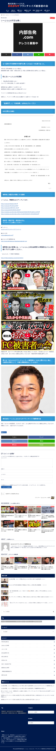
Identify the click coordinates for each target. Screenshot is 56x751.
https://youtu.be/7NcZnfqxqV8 (9, 205)
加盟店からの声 (27, 11)
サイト (2, 479)
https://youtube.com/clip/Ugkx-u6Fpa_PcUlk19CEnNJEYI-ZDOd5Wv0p (19, 214)
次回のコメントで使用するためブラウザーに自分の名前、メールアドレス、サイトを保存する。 (24, 485)
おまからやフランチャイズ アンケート (11, 229)
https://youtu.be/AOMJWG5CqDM (10, 210)
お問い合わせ (47, 11)
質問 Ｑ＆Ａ (19, 11)
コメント (3, 457)
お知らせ (13, 11)
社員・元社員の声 (6, 664)
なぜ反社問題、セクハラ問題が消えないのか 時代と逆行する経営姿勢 (27, 579)
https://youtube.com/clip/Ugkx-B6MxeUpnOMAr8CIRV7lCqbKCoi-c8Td (19, 212)
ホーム (7, 11)
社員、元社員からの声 (37, 11)
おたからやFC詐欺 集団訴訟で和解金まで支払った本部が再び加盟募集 (28, 585)
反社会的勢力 (5, 652)
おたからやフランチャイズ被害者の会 (13, 621)
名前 (2, 469)
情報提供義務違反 (37, 621)
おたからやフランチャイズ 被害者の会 (21, 544)
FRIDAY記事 (5, 641)
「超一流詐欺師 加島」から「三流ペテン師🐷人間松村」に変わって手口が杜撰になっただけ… (30, 591)
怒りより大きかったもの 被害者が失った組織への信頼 (14, 691)
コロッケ (4, 649)
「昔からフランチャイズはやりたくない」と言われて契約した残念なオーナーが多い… (31, 602)
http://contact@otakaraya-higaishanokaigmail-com (14, 241)
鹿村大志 (4, 675)
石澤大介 (4, 660)
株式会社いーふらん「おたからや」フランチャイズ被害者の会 (33, 748)
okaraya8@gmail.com (6, 235)
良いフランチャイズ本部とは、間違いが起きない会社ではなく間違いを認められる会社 (31, 596)
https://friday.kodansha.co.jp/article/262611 (12, 257)
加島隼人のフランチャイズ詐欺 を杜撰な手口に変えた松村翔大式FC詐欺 (17, 695)
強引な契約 (4, 656)
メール (3, 474)
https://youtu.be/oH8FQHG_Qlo (9, 207)
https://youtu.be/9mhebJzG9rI (9, 203)
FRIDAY (3, 621)
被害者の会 (5, 667)
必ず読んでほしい (29, 621)
